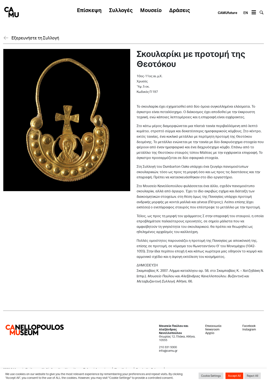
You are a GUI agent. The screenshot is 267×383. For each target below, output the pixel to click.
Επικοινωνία (213, 326)
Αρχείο (209, 333)
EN (245, 12)
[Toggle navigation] (253, 12)
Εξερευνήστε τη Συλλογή (35, 37)
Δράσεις (179, 10)
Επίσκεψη (89, 10)
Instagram (249, 329)
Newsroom (212, 329)
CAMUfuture (227, 12)
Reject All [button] (252, 375)
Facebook (249, 326)
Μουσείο (151, 10)
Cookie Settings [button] (211, 375)
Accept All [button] (234, 375)
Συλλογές (121, 10)
